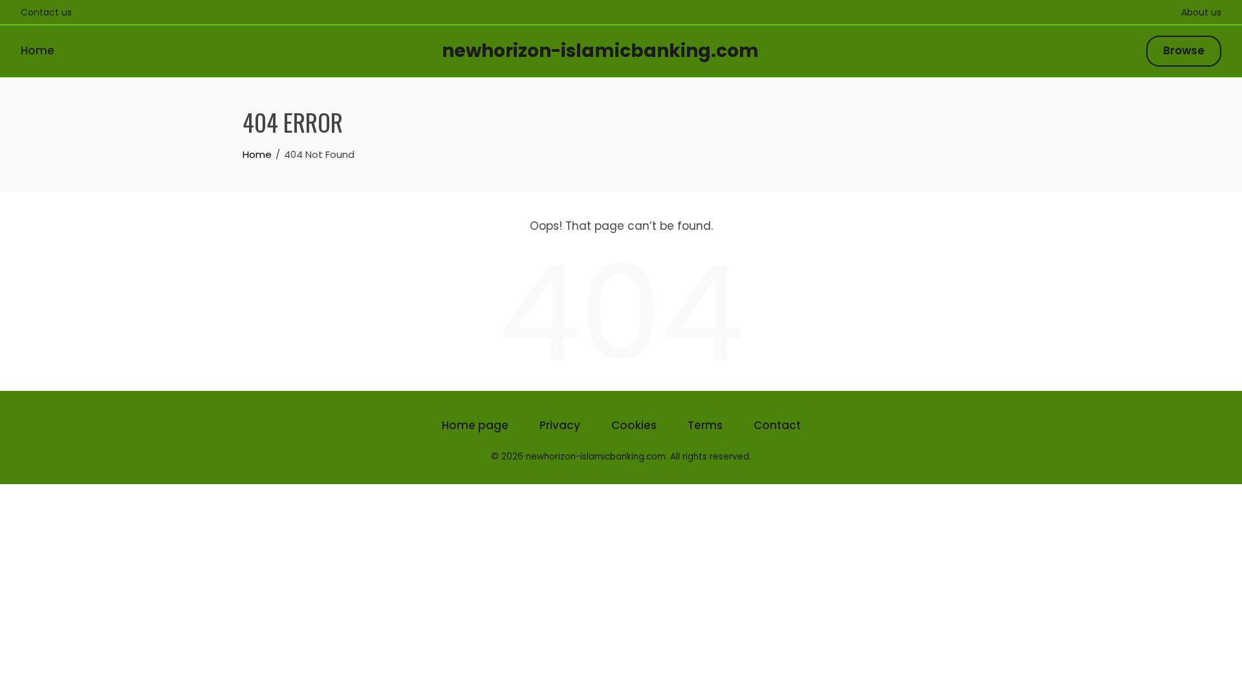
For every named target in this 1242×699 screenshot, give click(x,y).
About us (1201, 12)
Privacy (559, 425)
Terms (705, 425)
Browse (1183, 50)
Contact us (46, 12)
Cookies (634, 425)
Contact (777, 425)
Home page (475, 425)
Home (37, 50)
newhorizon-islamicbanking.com (600, 50)
